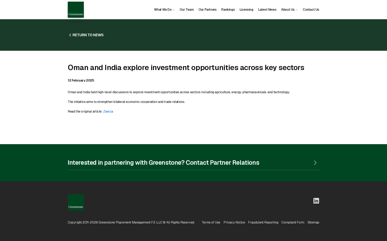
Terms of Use (211, 222)
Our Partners (207, 9)
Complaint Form (292, 222)
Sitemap (313, 222)
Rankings (228, 9)
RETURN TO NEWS (88, 35)
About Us (288, 9)
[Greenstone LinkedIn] (316, 201)
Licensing (246, 9)
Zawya (108, 111)
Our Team (187, 9)
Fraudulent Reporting (263, 222)
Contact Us (311, 9)
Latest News (267, 9)
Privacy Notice (234, 222)
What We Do (163, 9)
